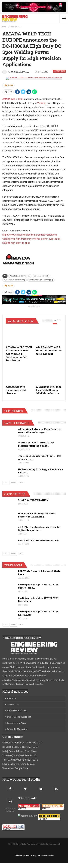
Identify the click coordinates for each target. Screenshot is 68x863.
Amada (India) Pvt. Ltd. (20, 276)
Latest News (59, 71)
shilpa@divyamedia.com (22, 764)
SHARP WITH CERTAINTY (33, 500)
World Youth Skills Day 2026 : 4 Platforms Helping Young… (36, 444)
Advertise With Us (16, 710)
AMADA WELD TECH (13, 99)
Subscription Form (16, 723)
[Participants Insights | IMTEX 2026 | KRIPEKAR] (9, 615)
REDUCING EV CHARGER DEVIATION (39, 540)
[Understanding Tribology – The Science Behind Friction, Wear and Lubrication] (9, 473)
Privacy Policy (30, 856)
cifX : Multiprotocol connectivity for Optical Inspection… (39, 528)
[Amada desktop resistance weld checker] (19, 374)
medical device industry (14, 280)
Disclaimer (18, 856)
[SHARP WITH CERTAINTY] (9, 504)
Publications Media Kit (19, 717)
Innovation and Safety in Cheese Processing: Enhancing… (36, 515)
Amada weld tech (41, 276)
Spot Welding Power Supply (41, 280)
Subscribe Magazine (17, 729)
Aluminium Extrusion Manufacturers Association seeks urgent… (39, 431)
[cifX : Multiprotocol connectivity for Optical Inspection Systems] (9, 530)
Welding (41, 103)
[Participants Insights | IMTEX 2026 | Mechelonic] (9, 602)
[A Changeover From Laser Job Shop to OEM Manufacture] (49, 374)
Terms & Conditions (46, 856)
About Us (11, 698)
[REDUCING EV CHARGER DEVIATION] (9, 544)
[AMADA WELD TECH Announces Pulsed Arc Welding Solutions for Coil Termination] (19, 335)
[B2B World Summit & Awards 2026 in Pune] (9, 575)
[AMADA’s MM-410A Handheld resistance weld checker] (49, 335)
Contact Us (13, 704)
